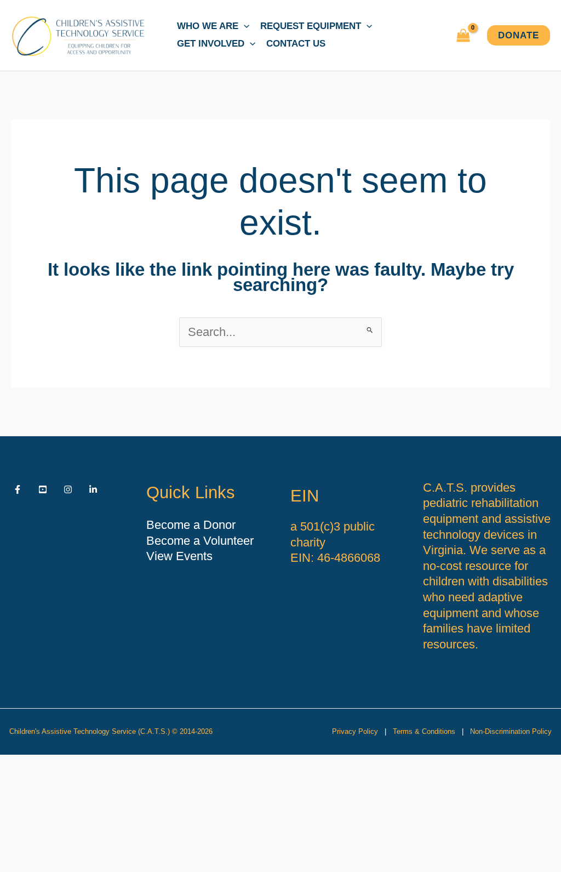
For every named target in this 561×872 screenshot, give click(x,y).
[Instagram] (68, 489)
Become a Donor (191, 525)
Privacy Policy (355, 731)
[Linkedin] (93, 489)
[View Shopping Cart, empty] (463, 35)
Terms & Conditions (424, 731)
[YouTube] (42, 489)
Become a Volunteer (200, 541)
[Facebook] (17, 489)
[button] (243, 26)
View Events (179, 556)
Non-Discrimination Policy (511, 731)
